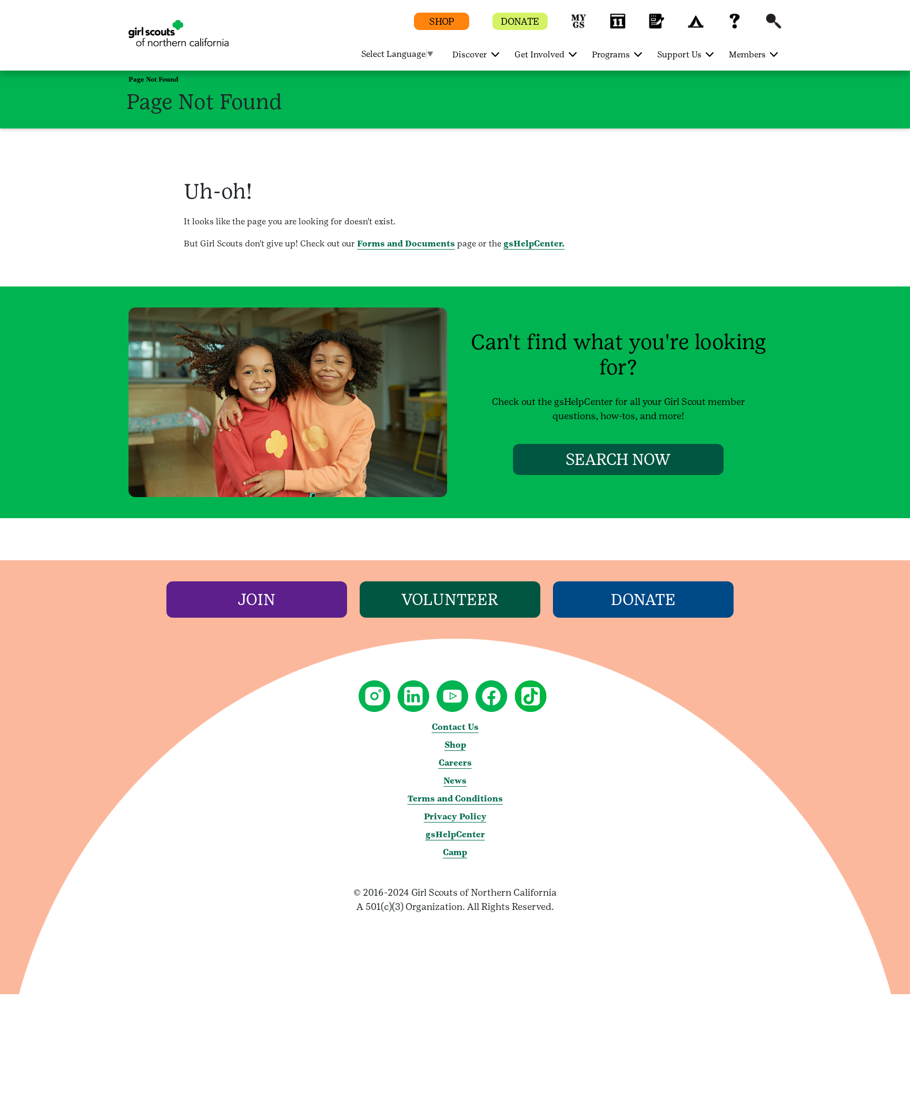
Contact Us (455, 727)
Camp (455, 852)
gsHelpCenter (455, 834)
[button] (579, 26)
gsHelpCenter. (534, 244)
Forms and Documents (406, 244)
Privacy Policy (455, 816)
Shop (455, 745)
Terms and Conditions (455, 799)
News (455, 781)
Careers (455, 763)
